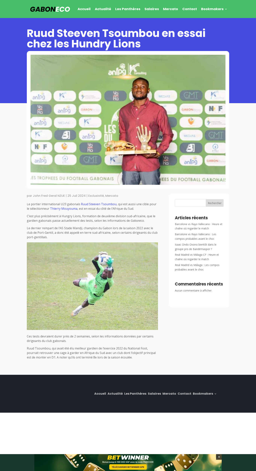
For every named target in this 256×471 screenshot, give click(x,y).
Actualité (103, 9)
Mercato (170, 9)
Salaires (151, 9)
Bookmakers (212, 9)
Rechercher (215, 203)
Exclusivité (96, 196)
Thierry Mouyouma (63, 209)
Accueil (84, 9)
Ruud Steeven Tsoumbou (99, 204)
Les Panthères (127, 9)
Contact (189, 9)
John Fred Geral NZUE (49, 196)
